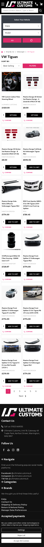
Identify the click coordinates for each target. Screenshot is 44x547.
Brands (8, 488)
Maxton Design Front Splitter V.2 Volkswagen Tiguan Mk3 (31, 362)
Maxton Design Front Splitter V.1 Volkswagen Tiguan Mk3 (31, 258)
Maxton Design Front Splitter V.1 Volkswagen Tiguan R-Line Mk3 (10, 310)
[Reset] (32, 40)
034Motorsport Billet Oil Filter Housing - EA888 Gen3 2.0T (11, 258)
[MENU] (2, 4)
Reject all (21, 535)
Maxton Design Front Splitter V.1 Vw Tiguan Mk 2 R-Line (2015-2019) (32, 310)
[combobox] (19, 10)
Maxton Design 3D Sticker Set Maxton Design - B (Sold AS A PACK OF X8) (11, 151)
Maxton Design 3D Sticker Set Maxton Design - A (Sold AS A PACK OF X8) (32, 99)
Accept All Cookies (21, 541)
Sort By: (5, 61)
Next (21, 396)
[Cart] (41, 4)
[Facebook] (3, 450)
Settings (21, 530)
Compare (8, 120)
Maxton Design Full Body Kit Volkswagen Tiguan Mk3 (32, 151)
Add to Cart (34, 167)
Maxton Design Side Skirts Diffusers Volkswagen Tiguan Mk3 (10, 203)
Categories (10, 481)
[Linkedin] (18, 450)
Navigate (9, 459)
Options (13, 115)
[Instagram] (13, 450)
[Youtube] (8, 450)
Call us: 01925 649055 (13, 426)
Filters (32, 66)
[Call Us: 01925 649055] (36, 4)
